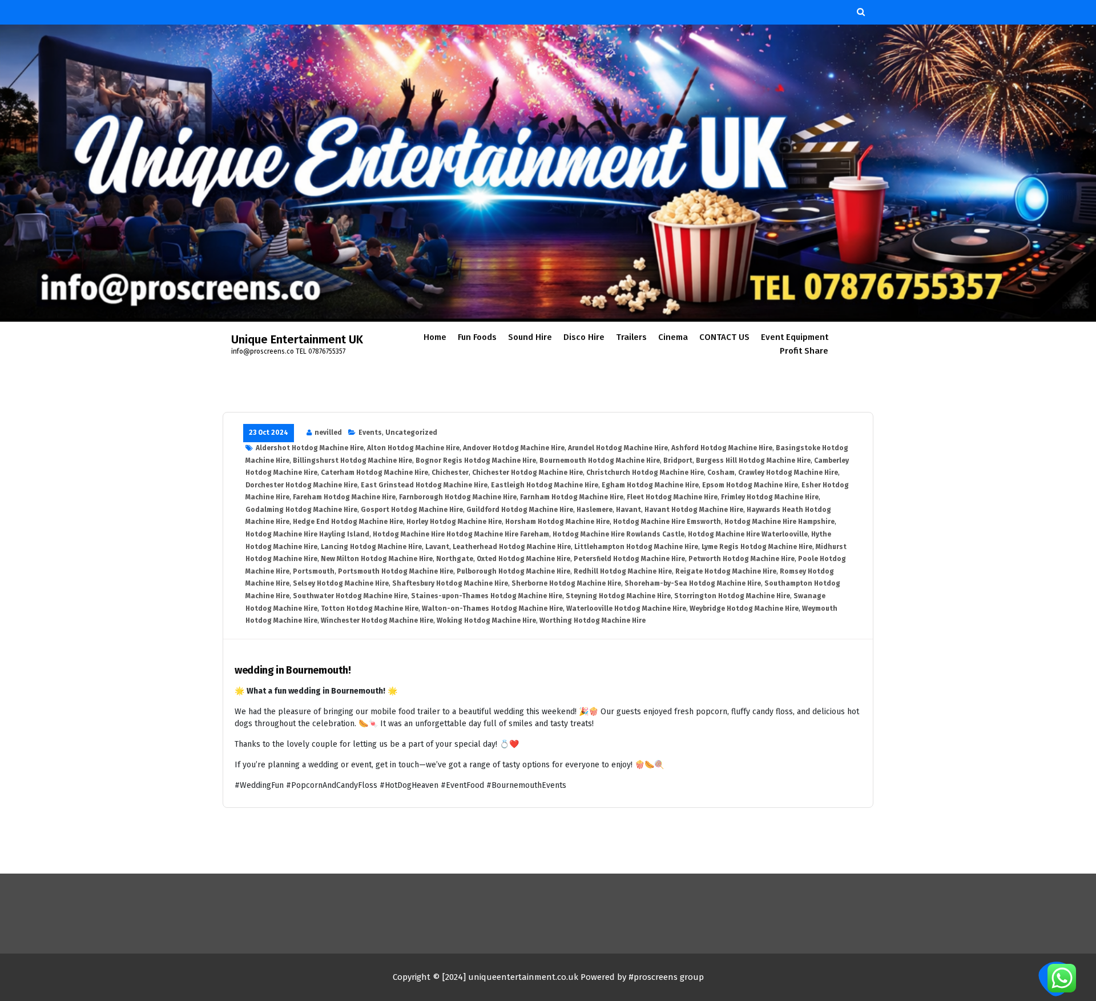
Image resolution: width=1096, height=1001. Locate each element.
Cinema (673, 337)
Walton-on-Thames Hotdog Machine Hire (492, 608)
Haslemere (595, 510)
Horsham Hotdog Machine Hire (557, 522)
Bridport (677, 461)
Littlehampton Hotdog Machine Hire (636, 547)
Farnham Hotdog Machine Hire (571, 497)
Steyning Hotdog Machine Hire (618, 596)
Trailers (631, 337)
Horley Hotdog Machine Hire (454, 522)
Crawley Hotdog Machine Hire (788, 473)
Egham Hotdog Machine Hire (650, 485)
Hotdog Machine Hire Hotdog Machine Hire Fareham (461, 534)
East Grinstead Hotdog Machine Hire (424, 485)
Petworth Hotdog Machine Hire (741, 559)
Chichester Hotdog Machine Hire (527, 473)
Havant (628, 510)
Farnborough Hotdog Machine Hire (458, 497)
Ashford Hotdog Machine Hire (721, 448)
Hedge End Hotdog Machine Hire (348, 522)
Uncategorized (411, 433)
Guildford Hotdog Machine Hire (519, 510)
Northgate (454, 559)
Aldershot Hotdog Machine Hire (310, 448)
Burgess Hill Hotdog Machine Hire (753, 461)
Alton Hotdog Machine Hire (413, 448)
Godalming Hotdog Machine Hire (301, 510)
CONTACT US (724, 337)
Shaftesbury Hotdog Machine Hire (450, 583)
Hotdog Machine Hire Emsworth (667, 522)
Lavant (437, 547)
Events (370, 433)
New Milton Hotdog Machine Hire (377, 559)
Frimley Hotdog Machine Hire (770, 497)
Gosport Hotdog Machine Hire (412, 510)
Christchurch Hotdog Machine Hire (645, 473)
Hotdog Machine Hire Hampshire (779, 522)
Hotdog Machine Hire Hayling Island (307, 534)
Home (435, 337)
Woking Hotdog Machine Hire (486, 620)
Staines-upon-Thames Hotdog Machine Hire (486, 596)
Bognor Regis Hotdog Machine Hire (476, 461)
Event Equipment (794, 337)
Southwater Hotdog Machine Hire (350, 596)
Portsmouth (314, 571)
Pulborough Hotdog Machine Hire (513, 571)
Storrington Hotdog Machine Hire (732, 596)
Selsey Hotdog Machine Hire (341, 583)
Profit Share (804, 351)
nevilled (328, 433)
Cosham (721, 473)
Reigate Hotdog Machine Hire (725, 571)
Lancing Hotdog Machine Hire (371, 547)
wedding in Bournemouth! (293, 670)
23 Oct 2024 (268, 433)
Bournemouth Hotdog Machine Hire (599, 461)
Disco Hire (584, 337)
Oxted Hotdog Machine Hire (523, 559)
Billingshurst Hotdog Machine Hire (352, 461)
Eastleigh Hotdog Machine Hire (544, 485)
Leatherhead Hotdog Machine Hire (512, 547)
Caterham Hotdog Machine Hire (374, 473)
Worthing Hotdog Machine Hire (592, 620)
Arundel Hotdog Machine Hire (618, 448)
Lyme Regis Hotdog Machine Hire (757, 547)
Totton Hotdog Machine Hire (369, 608)
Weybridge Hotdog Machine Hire (744, 608)
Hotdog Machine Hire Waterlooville (748, 534)
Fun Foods (477, 337)
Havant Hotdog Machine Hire (693, 510)
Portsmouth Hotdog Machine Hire (395, 571)
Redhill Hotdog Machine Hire (623, 571)
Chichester (450, 473)
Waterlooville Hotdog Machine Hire (626, 608)
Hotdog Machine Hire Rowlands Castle (618, 534)
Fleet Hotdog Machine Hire (672, 497)
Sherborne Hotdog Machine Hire (566, 583)
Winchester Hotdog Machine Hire (377, 620)
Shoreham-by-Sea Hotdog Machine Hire (692, 583)
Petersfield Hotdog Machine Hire (629, 559)
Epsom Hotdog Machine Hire (750, 485)
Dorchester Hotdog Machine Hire (301, 485)
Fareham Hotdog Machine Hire (344, 497)
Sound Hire (530, 337)
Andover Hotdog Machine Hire (514, 448)
